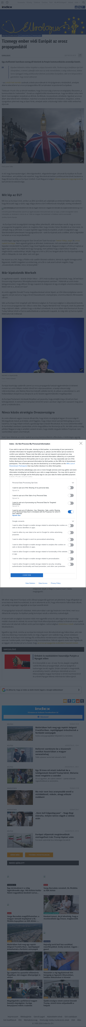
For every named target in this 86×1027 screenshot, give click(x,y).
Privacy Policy (56, 583)
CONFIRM (27, 575)
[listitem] (43, 483)
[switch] (71, 487)
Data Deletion (30, 583)
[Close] (82, 444)
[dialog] (43, 513)
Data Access (43, 583)
